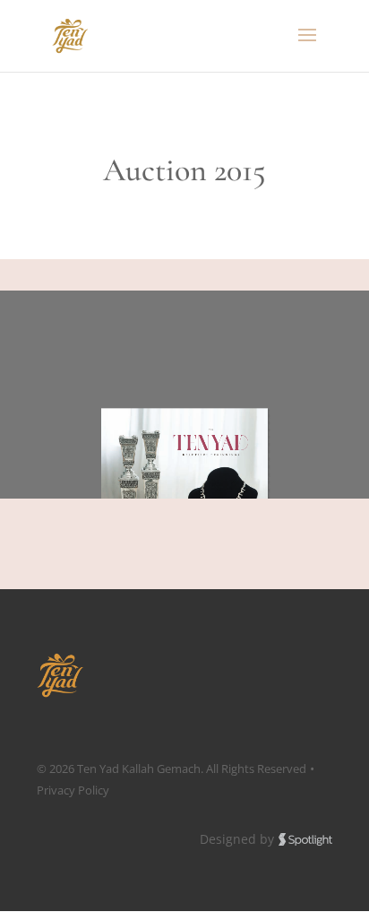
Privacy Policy (73, 790)
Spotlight (305, 840)
